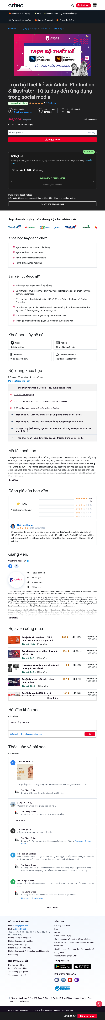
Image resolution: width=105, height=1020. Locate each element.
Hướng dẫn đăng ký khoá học (20, 941)
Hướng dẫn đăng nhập (17, 944)
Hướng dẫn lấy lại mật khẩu (19, 948)
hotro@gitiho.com (20, 925)
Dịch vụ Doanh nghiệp (17, 968)
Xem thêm (19, 820)
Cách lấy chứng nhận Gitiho (65, 956)
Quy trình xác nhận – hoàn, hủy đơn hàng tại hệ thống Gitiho (74, 950)
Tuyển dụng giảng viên (18, 972)
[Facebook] (56, 980)
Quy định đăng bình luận (31, 734)
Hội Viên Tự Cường (66, 20)
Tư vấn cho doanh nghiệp (52, 204)
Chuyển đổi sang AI (45, 20)
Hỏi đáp (57, 932)
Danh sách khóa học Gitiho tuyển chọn (61, 13)
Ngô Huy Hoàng (25, 525)
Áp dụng (91, 132)
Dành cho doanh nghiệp (21, 13)
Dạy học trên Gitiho (16, 965)
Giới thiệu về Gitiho (62, 925)
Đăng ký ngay (53, 139)
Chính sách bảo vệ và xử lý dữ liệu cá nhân (72, 939)
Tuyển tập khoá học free (22, 20)
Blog (39, 13)
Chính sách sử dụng (62, 936)
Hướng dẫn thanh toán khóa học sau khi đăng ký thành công (28, 953)
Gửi (89, 734)
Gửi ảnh (15, 734)
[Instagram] (76, 980)
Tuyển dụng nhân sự (17, 975)
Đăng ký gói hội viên (52, 178)
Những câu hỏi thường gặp (19, 938)
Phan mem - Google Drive (32, 898)
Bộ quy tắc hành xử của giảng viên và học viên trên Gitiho (74, 944)
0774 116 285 (20, 929)
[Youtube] (70, 980)
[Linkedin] (63, 980)
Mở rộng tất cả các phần (19, 381)
